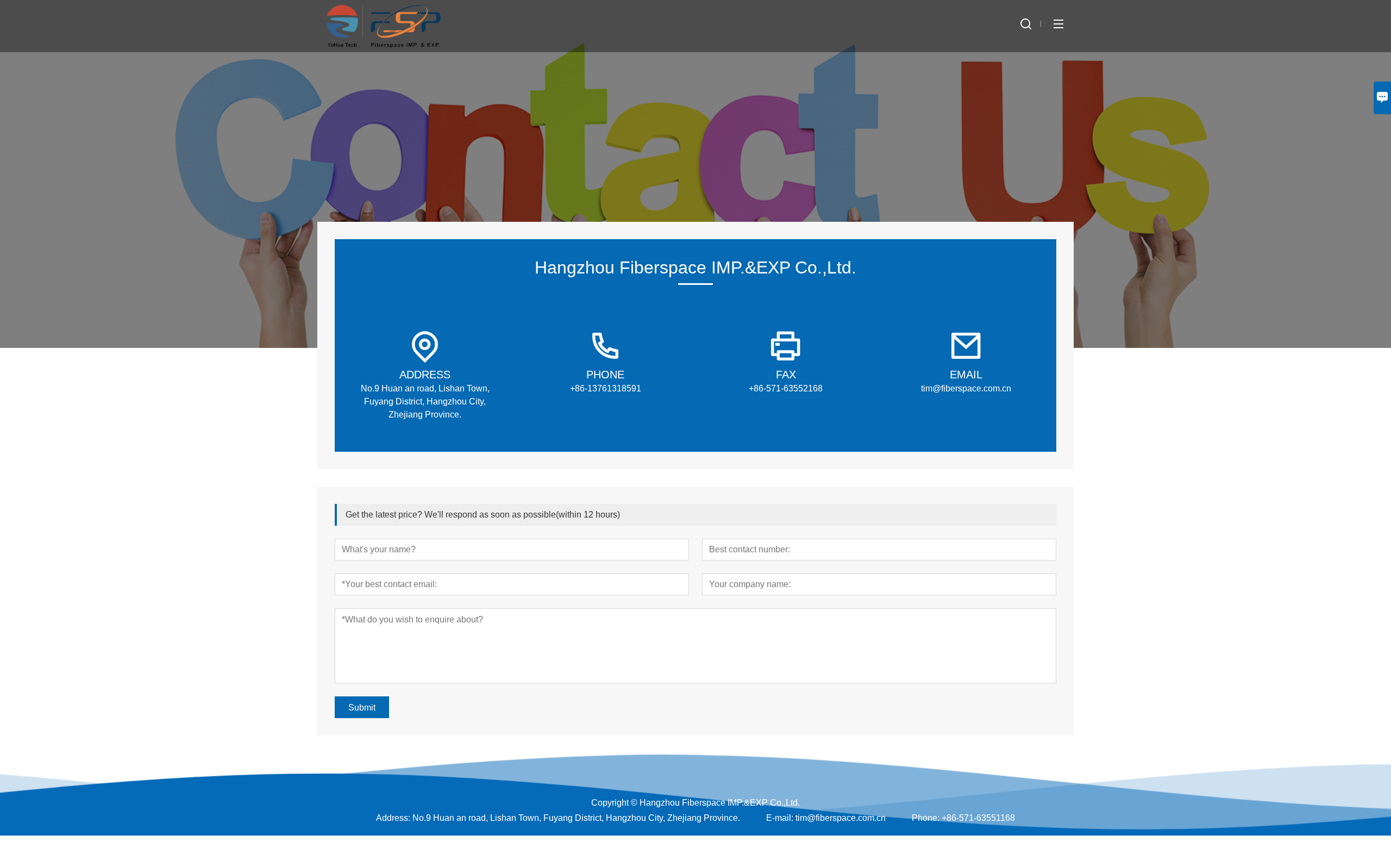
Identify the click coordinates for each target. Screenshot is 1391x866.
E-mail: (779, 818)
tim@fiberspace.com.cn (840, 818)
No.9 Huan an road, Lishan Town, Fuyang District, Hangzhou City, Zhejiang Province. (576, 818)
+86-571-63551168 (978, 818)
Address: (393, 818)
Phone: (925, 818)
